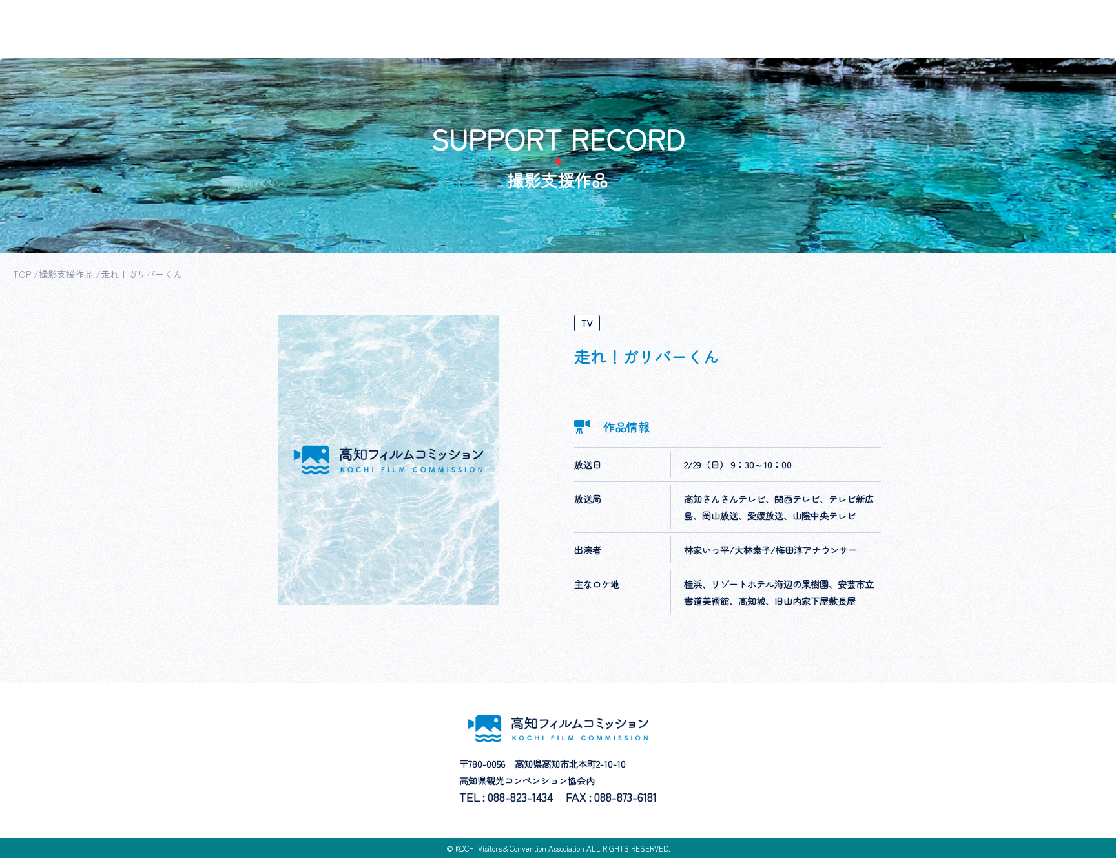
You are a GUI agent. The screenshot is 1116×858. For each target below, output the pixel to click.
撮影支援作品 (66, 273)
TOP (22, 273)
